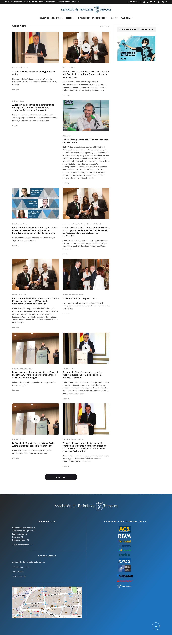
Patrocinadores (63, 2)
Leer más (15, 90)
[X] (144, 2)
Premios (69, 18)
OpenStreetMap (65, 616)
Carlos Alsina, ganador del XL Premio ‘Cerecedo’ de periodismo (86, 141)
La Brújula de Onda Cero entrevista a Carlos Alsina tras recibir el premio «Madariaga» (33, 444)
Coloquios (44, 18)
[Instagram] (147, 2)
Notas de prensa (67, 136)
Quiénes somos (16, 2)
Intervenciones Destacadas (20, 68)
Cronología (50, 2)
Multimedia (125, 18)
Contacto (75, 2)
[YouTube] (151, 2)
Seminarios (56, 18)
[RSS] (154, 2)
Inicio (7, 2)
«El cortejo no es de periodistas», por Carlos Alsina (33, 73)
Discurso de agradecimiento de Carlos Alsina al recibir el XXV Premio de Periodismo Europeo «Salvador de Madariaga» (35, 375)
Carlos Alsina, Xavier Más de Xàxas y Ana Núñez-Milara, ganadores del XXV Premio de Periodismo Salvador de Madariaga (35, 301)
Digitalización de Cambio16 (34, 2)
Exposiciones (84, 18)
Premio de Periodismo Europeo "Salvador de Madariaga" (84, 224)
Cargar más (61, 477)
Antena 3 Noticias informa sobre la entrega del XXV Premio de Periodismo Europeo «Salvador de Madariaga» (86, 74)
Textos (113, 18)
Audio (22, 101)
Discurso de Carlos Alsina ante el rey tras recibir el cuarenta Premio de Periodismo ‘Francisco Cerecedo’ (83, 375)
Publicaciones (98, 18)
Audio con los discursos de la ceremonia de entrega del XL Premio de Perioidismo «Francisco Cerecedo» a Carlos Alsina (33, 108)
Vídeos (72, 68)
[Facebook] (140, 2)
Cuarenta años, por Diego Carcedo (79, 298)
